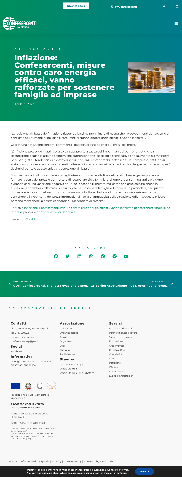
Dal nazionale (38, 49)
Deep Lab (106, 461)
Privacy (56, 461)
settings (121, 473)
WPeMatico (31, 219)
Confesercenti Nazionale (58, 212)
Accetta (144, 471)
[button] (177, 7)
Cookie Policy (73, 461)
